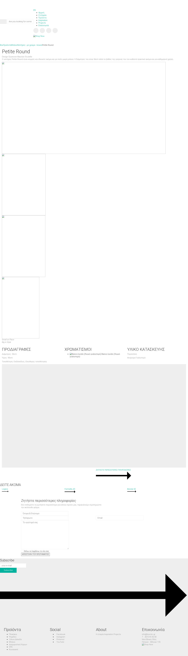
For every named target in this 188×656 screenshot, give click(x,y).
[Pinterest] (48, 30)
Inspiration (108, 634)
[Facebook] (35, 30)
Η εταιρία (100, 634)
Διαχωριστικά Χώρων (18, 644)
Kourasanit (13, 649)
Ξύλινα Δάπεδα (15, 639)
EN (34, 10)
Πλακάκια (13, 634)
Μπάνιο (12, 642)
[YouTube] (55, 30)
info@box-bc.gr (148, 634)
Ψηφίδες (12, 637)
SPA (10, 647)
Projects (117, 634)
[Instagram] (42, 30)
